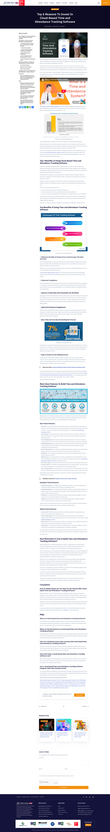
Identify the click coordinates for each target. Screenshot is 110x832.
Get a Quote (79, 695)
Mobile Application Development (45, 806)
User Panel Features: (25, 65)
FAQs (20, 81)
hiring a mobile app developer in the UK (50, 272)
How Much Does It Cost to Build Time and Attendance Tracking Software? (27, 71)
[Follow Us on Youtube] (92, 797)
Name (40, 768)
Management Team (26, 796)
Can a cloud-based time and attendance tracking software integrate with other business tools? (26, 102)
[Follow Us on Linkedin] (88, 797)
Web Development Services (44, 808)
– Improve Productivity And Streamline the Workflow (26, 50)
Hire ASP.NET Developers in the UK (60, 687)
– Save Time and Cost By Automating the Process (25, 56)
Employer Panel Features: (26, 67)
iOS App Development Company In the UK (70, 680)
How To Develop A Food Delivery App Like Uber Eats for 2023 (80, 735)
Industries (58, 2)
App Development (55, 9)
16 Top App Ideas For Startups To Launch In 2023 (62, 735)
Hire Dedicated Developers (43, 810)
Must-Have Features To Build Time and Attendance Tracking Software (26, 62)
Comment (41, 757)
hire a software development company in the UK (54, 152)
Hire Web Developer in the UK (76, 686)
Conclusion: (21, 73)
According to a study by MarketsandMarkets (50, 106)
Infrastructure (61, 808)
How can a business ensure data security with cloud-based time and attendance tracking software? (27, 92)
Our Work (71, 2)
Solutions (52, 2)
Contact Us (60, 814)
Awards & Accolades (62, 812)
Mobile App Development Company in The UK (50, 680)
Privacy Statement (70, 830)
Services (46, 2)
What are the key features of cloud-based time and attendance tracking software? (27, 87)
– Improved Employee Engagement (25, 53)
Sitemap (76, 830)
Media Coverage (61, 810)
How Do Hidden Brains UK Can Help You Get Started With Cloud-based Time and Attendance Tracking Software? (27, 77)
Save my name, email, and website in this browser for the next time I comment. (57, 775)
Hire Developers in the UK (74, 684)
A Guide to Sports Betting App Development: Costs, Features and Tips (46, 735)
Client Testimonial (34, 796)
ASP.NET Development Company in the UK (58, 684)
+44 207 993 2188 (85, 806)
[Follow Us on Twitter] (85, 797)
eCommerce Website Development (45, 814)
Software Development (43, 816)
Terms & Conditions (61, 830)
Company (40, 2)
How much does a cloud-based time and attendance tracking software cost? (27, 97)
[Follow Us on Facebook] (82, 797)
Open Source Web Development (45, 812)
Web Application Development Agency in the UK (66, 682)
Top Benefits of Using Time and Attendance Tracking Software (26, 41)
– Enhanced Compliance (25, 48)
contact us (66, 610)
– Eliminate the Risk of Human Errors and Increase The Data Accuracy (27, 45)
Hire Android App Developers (62, 686)
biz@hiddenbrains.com (85, 808)
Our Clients (64, 2)
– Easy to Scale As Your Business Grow (27, 59)
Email (66, 768)
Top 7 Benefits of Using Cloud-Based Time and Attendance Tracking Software (27, 37)
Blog (76, 2)
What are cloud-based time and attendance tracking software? (27, 83)
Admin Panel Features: (25, 68)
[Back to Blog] (63, 706)
